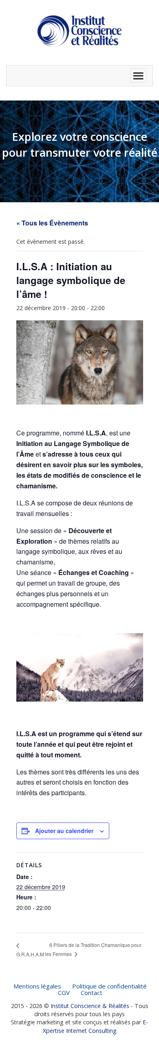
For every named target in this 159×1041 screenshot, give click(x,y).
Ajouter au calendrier (64, 831)
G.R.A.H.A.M (30, 954)
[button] (79, 76)
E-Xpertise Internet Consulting (95, 1026)
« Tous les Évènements (52, 222)
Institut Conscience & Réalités (90, 1006)
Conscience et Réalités (79, 31)
